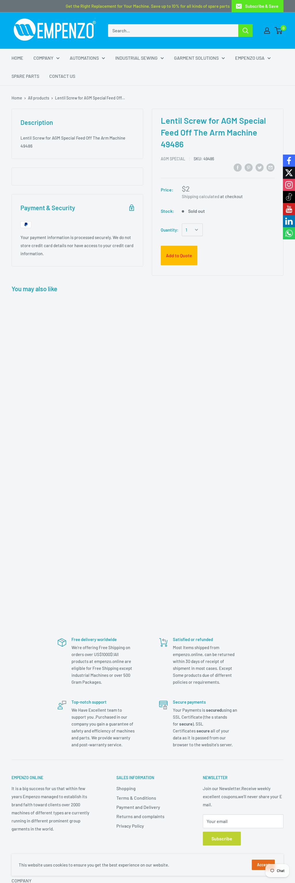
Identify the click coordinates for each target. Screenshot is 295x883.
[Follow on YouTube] (289, 209)
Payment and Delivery (138, 807)
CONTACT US (62, 76)
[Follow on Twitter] (289, 173)
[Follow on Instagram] (289, 185)
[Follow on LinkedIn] (289, 221)
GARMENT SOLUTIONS (196, 58)
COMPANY (43, 58)
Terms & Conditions (136, 798)
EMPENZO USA (249, 58)
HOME (17, 58)
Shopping (126, 788)
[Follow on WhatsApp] (289, 233)
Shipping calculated (200, 196)
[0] (278, 30)
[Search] (245, 30)
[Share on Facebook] (238, 167)
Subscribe (221, 838)
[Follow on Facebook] (289, 161)
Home (17, 97)
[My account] (267, 30)
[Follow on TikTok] (289, 197)
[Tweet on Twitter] (260, 167)
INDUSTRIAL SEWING (136, 58)
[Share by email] (270, 167)
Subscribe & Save (261, 6)
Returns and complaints (140, 816)
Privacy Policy (130, 825)
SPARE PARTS (25, 76)
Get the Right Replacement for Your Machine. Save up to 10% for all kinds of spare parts (148, 6)
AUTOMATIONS (84, 58)
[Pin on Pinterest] (249, 167)
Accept (263, 864)
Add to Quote (179, 255)
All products (38, 97)
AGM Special (173, 158)
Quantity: (169, 229)
